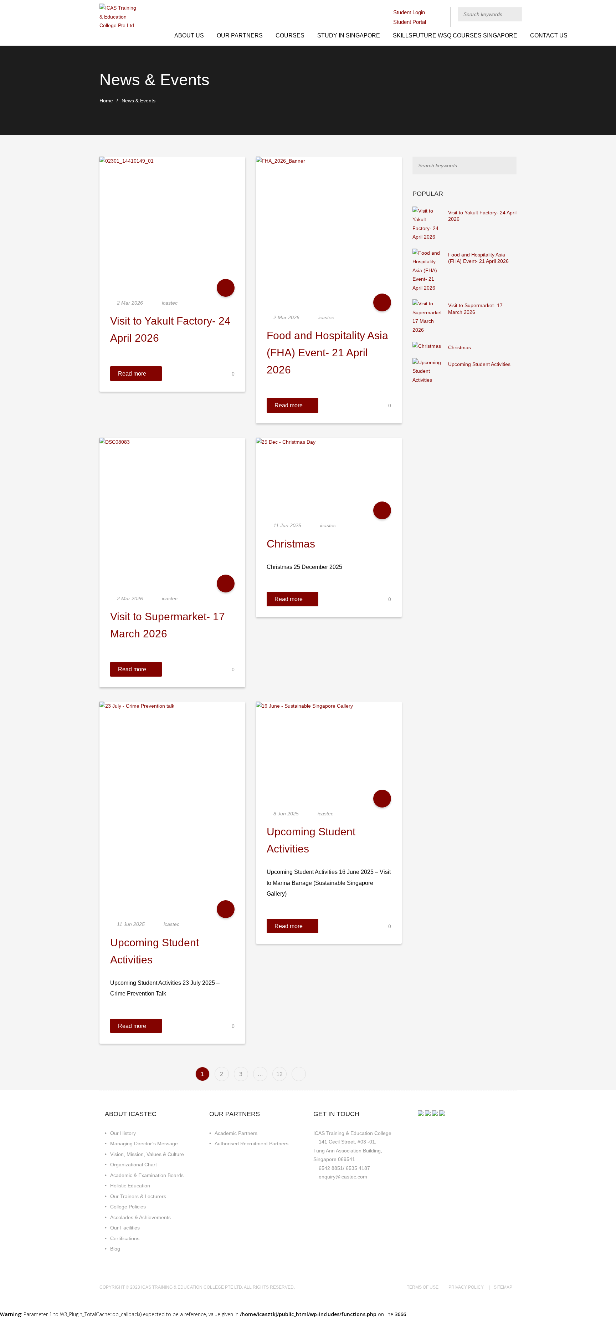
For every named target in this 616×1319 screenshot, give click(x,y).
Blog (115, 1249)
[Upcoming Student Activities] (426, 370)
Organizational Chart (133, 1164)
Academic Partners (236, 1133)
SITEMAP (503, 1287)
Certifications (124, 1238)
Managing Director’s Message (144, 1143)
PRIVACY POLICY (466, 1287)
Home (106, 100)
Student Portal (409, 22)
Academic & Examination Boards (147, 1175)
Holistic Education (130, 1185)
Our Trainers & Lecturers (138, 1196)
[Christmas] (426, 345)
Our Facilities (125, 1228)
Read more (132, 373)
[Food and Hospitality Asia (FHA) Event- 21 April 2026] (426, 270)
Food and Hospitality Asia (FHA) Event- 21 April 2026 (327, 353)
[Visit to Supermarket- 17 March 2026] (426, 316)
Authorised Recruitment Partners (251, 1143)
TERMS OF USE (422, 1287)
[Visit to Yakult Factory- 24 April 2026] (426, 223)
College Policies (128, 1206)
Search (517, 14)
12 (279, 1074)
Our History (123, 1133)
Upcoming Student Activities (479, 364)
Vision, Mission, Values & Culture (147, 1154)
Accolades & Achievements (140, 1217)
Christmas (291, 544)
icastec (170, 303)
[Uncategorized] (226, 288)
